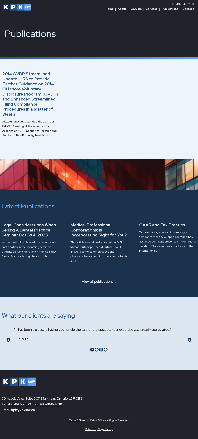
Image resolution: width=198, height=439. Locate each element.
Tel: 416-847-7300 (182, 4)
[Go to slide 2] (101, 350)
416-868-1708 (51, 404)
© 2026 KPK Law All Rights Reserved (108, 420)
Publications (170, 9)
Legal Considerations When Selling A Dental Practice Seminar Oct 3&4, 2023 (29, 230)
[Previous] (8, 340)
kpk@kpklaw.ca (23, 410)
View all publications (97, 281)
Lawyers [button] (136, 9)
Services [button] (151, 9)
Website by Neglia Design (99, 429)
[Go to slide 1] (97, 350)
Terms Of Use (77, 420)
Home (110, 9)
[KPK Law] (16, 7)
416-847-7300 (19, 404)
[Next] (190, 340)
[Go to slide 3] (106, 350)
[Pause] (92, 350)
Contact (188, 9)
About (122, 9)
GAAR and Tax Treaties (162, 225)
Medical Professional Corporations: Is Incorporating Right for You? (98, 230)
